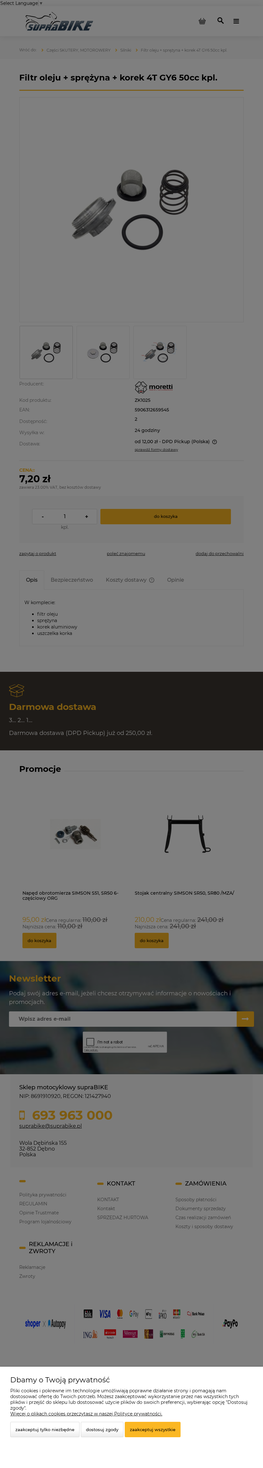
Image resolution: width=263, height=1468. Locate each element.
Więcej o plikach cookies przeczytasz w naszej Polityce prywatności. (86, 1414)
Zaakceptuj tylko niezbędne (44, 1429)
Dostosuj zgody (102, 1429)
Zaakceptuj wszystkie (152, 1429)
